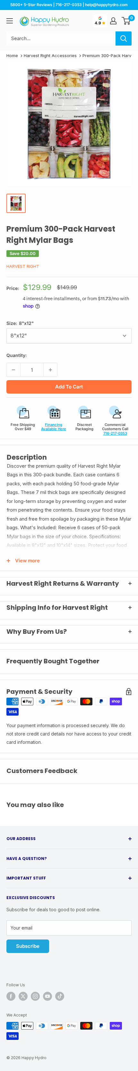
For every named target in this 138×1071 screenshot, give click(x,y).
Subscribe (27, 946)
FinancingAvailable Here (53, 426)
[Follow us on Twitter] (23, 996)
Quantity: (16, 355)
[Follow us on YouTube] (47, 996)
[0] (126, 21)
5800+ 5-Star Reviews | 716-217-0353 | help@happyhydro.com (69, 4)
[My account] (113, 20)
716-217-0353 (115, 433)
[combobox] (61, 38)
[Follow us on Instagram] (35, 996)
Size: (20, 323)
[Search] (124, 38)
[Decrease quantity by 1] (13, 370)
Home (12, 55)
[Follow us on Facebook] (10, 996)
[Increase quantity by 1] (50, 370)
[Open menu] (9, 20)
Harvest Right (22, 266)
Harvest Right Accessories (50, 55)
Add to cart (69, 387)
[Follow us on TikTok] (59, 996)
